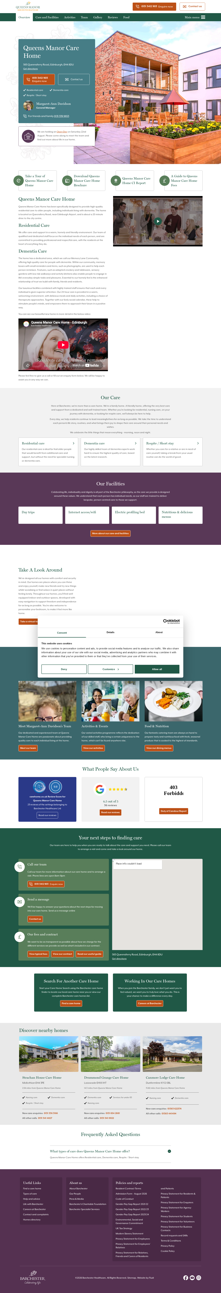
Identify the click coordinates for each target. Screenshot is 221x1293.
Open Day (62, 131)
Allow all (157, 669)
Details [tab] (111, 632)
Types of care (30, 1193)
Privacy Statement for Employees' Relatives (133, 1246)
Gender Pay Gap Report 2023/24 (132, 1214)
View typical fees (38, 954)
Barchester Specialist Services (84, 1209)
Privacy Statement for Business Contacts (176, 1228)
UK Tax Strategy (124, 1228)
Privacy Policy (167, 1246)
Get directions (30, 68)
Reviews (113, 17)
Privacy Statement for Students (177, 1216)
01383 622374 (174, 1108)
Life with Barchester (33, 1204)
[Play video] (158, 221)
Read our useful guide (89, 954)
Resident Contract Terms (128, 1188)
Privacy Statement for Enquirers (177, 1202)
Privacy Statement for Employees (133, 1238)
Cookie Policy (168, 1251)
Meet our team (28, 748)
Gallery (97, 17)
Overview (24, 17)
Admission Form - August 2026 (131, 1193)
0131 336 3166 (51, 1113)
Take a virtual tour (30, 621)
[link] (48, 1079)
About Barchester (78, 1188)
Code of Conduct (125, 1199)
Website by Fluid (145, 1277)
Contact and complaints (36, 1214)
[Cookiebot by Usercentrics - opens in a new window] (165, 621)
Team (84, 17)
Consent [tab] (62, 632)
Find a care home (71, 1003)
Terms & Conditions (171, 1240)
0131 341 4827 (45, 1118)
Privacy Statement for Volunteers (177, 1221)
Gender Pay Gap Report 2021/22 (132, 1204)
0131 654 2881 (113, 1113)
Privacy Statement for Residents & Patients (178, 1195)
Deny (64, 669)
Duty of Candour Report (174, 811)
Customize (109, 669)
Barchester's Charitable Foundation (87, 1204)
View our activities (93, 748)
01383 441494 (169, 1113)
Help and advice (31, 1199)
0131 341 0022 (107, 1118)
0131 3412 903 (149, 6)
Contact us (195, 6)
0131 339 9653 (61, 116)
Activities (69, 17)
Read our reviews (47, 815)
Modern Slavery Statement (129, 1233)
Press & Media (76, 1199)
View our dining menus (158, 748)
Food (126, 17)
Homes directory (31, 1219)
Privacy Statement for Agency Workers (176, 1209)
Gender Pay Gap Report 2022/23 (132, 1209)
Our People (75, 1193)
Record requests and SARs (174, 1235)
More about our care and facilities (110, 533)
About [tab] (159, 632)
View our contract (62, 954)
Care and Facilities (47, 17)
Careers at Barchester (149, 1003)
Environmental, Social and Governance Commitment (129, 1221)
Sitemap (131, 1277)
